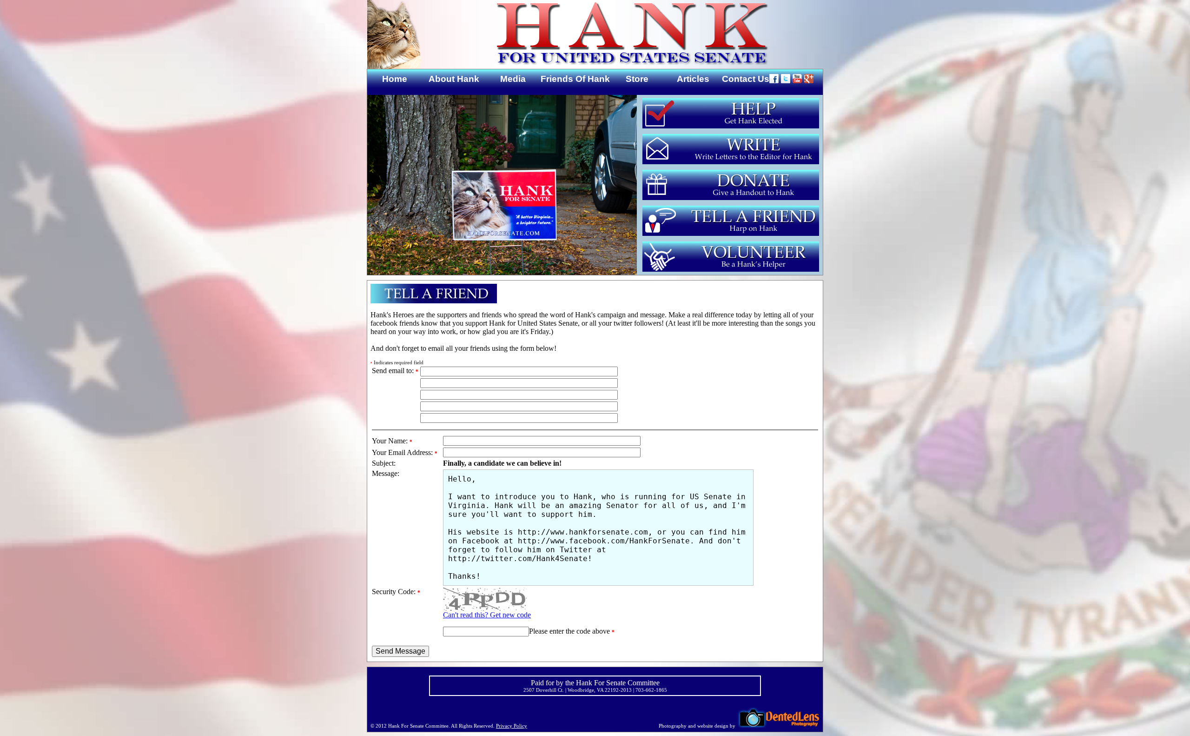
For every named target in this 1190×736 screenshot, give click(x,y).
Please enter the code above (572, 631)
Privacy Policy (511, 726)
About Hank (454, 79)
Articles (693, 79)
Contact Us (745, 79)
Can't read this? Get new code (487, 615)
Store (637, 79)
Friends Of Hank (575, 79)
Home (394, 79)
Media (513, 79)
